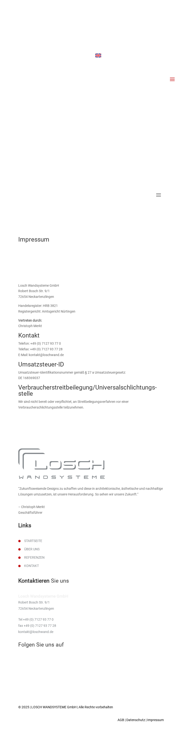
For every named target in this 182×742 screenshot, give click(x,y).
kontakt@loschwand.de (120, 37)
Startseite (33, 541)
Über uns (32, 549)
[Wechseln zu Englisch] (98, 55)
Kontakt (31, 566)
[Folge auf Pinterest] (104, 46)
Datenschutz (135, 720)
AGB (121, 720)
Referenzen (34, 557)
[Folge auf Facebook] (95, 46)
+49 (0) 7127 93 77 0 (117, 25)
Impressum (155, 720)
